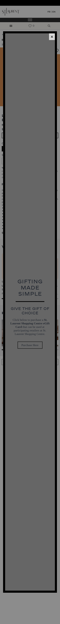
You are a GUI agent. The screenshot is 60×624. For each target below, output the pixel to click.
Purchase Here (29, 345)
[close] (52, 36)
